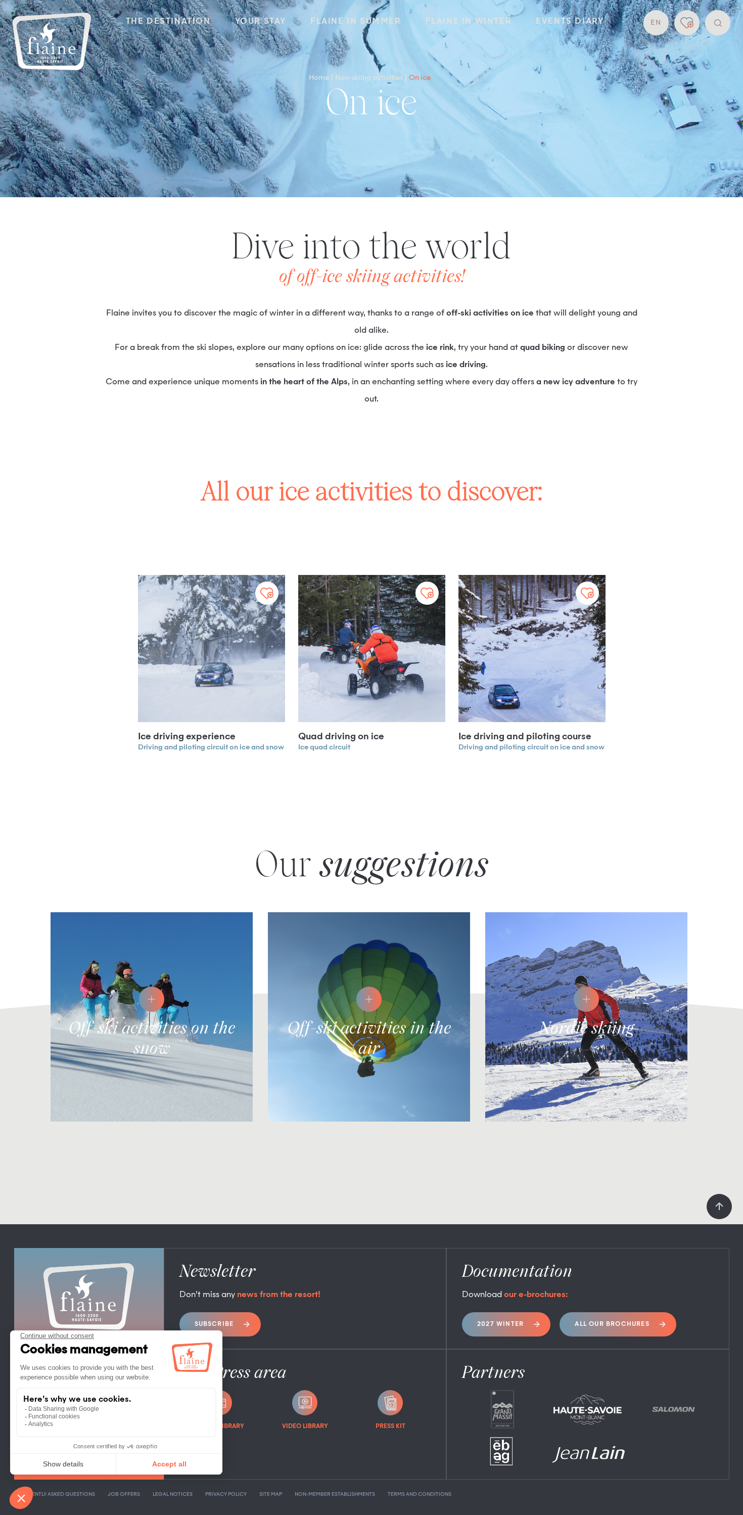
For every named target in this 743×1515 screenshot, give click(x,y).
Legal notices (173, 1494)
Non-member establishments (335, 1494)
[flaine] (52, 42)
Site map (270, 1494)
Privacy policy (226, 1494)
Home (319, 77)
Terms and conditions (419, 1494)
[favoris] (687, 22)
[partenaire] (502, 1409)
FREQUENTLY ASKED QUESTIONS (54, 1494)
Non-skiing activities (369, 77)
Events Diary (569, 22)
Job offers (124, 1494)
